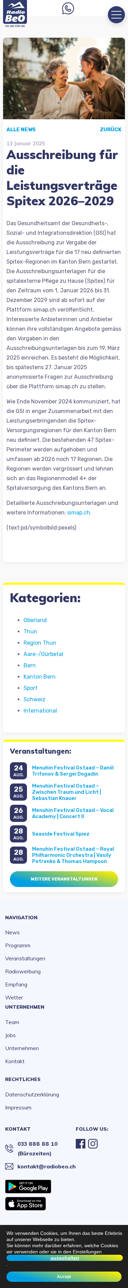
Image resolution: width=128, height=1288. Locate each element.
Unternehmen (24, 1007)
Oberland (35, 620)
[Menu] (116, 14)
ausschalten (65, 1258)
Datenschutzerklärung (32, 1094)
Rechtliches (23, 1079)
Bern (30, 665)
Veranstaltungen (25, 958)
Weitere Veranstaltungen (64, 879)
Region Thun (40, 643)
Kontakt (15, 1061)
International (40, 710)
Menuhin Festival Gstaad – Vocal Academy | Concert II (73, 813)
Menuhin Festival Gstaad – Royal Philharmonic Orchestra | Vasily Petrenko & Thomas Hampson (73, 855)
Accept (64, 1276)
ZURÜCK (111, 129)
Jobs (10, 1035)
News (12, 932)
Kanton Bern (40, 676)
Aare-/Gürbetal (43, 654)
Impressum (18, 1107)
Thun (30, 631)
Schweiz (34, 699)
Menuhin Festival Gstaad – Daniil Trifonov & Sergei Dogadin (73, 771)
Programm (17, 945)
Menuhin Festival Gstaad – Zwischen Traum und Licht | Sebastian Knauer (66, 792)
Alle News (20, 129)
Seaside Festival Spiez (60, 834)
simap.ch (78, 512)
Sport (31, 688)
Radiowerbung (23, 971)
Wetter (14, 997)
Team (12, 1022)
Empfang (16, 984)
